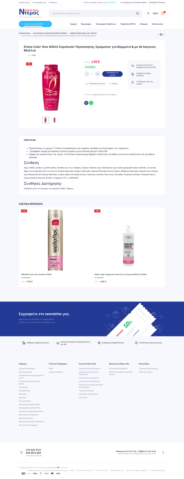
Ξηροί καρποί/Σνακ (26, 418)
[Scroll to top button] (178, 473)
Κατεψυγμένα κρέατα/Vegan (29, 404)
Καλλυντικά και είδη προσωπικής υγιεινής (50, 33)
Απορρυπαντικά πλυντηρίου (89, 368)
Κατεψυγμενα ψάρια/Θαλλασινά (31, 411)
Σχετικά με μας (24, 2)
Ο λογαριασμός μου (39, 2)
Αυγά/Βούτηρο (24, 390)
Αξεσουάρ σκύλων (146, 372)
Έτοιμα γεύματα (25, 401)
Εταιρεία (143, 24)
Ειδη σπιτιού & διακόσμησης (89, 381)
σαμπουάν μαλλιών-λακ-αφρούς (83, 33)
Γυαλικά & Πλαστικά (86, 390)
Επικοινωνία (157, 24)
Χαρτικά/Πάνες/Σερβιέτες (118, 368)
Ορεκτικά (22, 397)
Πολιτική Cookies (102, 470)
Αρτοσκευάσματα (25, 372)
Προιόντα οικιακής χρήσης (89, 378)
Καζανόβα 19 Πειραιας (157, 2)
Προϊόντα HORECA (128, 24)
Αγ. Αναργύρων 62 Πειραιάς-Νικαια (134, 2)
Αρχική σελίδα (24, 33)
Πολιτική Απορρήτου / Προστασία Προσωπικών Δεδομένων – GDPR (51, 470)
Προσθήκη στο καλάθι (112, 74)
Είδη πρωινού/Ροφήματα (28, 425)
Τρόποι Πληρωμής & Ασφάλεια (137, 470)
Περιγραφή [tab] (30, 140)
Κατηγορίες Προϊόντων (106, 24)
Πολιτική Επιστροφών (157, 470)
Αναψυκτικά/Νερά (55, 372)
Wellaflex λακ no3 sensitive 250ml (36, 274)
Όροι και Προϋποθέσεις (85, 470)
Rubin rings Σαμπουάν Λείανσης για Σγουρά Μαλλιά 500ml (121, 274)
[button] (95, 84)
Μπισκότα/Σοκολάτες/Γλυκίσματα (31, 421)
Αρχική (73, 24)
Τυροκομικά (23, 387)
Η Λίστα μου (53, 2)
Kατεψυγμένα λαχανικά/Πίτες (30, 408)
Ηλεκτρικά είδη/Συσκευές (88, 394)
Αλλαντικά (22, 394)
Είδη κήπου (83, 397)
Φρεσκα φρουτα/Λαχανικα (28, 415)
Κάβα (51, 368)
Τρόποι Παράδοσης (117, 470)
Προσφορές (86, 24)
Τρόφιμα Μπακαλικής (27, 368)
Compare (115, 84)
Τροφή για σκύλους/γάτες (148, 368)
